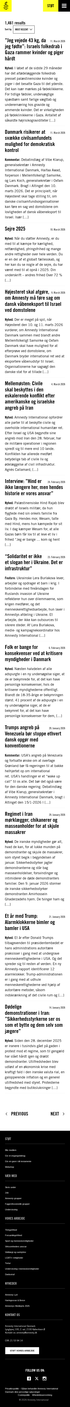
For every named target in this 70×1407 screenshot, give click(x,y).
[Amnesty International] (6, 6)
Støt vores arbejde (22, 1351)
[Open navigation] (64, 6)
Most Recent (21, 29)
